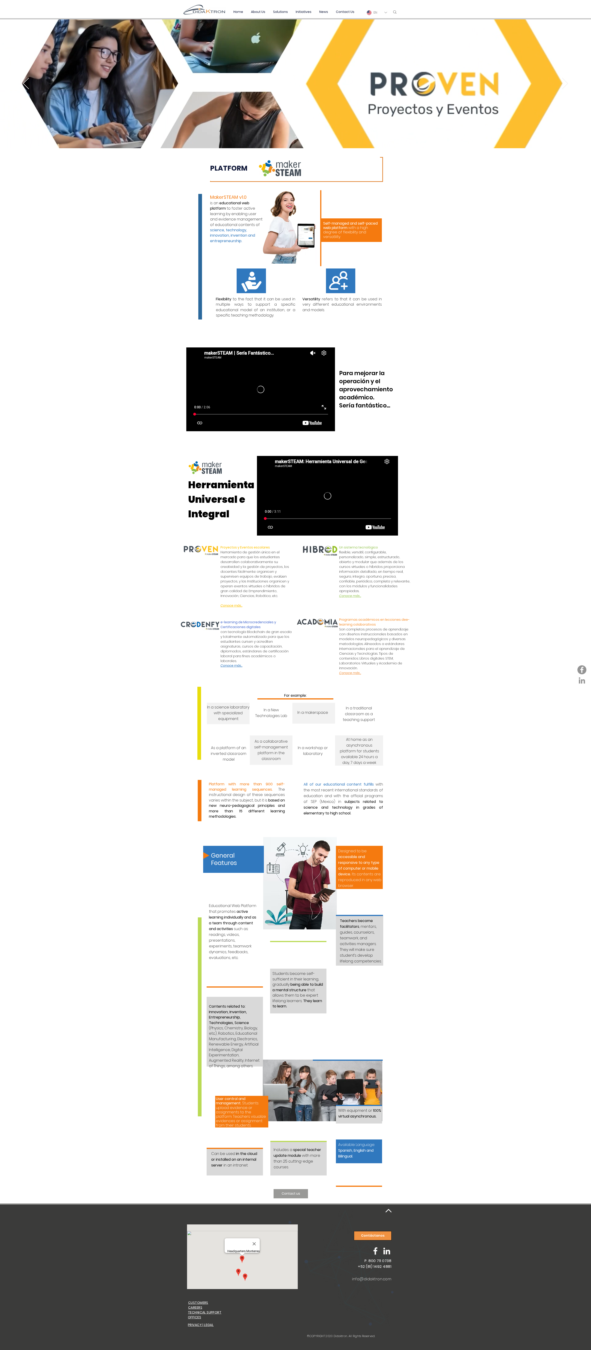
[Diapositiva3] (295, 136)
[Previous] (26, 84)
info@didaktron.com (371, 1279)
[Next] (565, 84)
